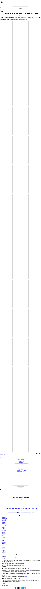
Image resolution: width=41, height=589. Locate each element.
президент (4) (4, 551)
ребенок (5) (3, 548)
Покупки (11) (4, 529)
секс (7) (3, 534)
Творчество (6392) (4, 518)
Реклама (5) (3, 544)
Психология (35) (4, 522)
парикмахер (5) (4, 547)
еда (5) (3, 545)
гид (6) (3, 540)
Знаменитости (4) (4, 549)
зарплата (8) (3, 532)
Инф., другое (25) (4, 524)
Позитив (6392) (4, 517)
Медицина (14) (4, 528)
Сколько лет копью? (21, 469)
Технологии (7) (4, 533)
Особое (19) (3, 527)
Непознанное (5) (4, 542)
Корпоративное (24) (4, 525)
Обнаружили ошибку (5, 585)
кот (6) (3, 535)
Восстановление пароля (3, 9)
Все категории (4, 552)
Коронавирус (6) (4, 536)
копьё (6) (3, 541)
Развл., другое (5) (4, 543)
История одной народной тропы (21, 471)
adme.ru (40, 453)
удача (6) (3, 539)
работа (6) (3, 537)
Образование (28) (4, 523)
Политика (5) (4, 546)
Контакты (3, 584)
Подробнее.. (3, 558)
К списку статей (2, 454)
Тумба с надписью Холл (21, 467)
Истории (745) (4, 519)
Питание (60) (4, 520)
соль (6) (3, 538)
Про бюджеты (21, 462)
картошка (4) (3, 550)
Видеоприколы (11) (4, 530)
